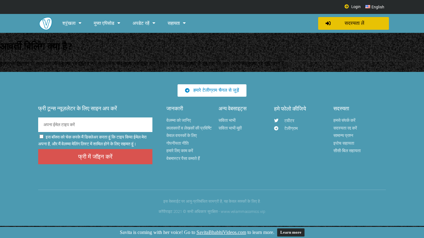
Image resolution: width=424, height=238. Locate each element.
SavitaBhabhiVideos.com (221, 232)
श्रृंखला (68, 23)
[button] (353, 23)
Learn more (290, 232)
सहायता (174, 23)
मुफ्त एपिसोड (104, 23)
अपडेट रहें (141, 23)
